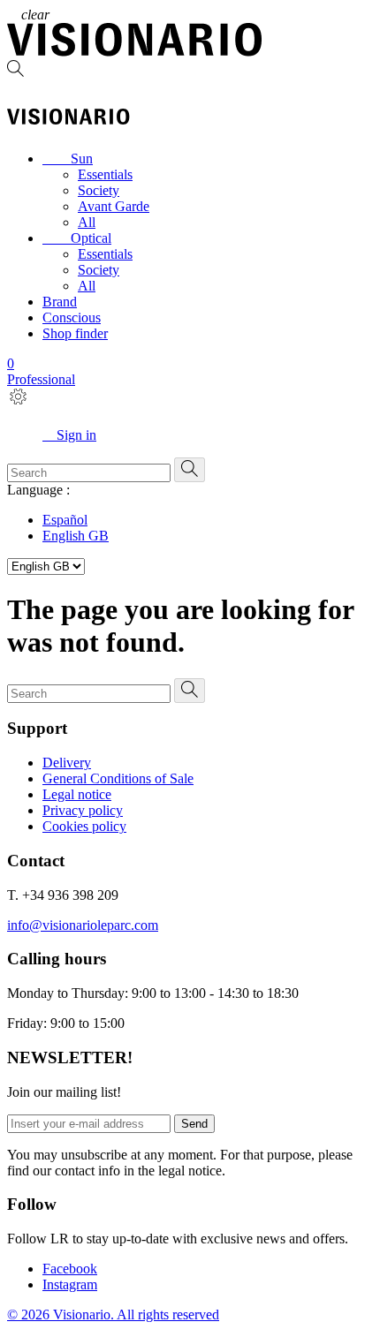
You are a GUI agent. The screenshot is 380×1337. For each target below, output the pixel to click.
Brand (59, 301)
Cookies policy (84, 826)
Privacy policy (82, 810)
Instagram (69, 1284)
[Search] (190, 70)
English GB (75, 535)
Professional (41, 379)
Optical (76, 237)
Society (98, 190)
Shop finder (75, 333)
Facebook (69, 1268)
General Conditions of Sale (118, 778)
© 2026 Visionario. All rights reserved (113, 1314)
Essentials (105, 174)
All (86, 222)
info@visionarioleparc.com (82, 925)
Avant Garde (113, 206)
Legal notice (76, 794)
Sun (67, 158)
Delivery (66, 762)
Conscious (71, 317)
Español (64, 519)
